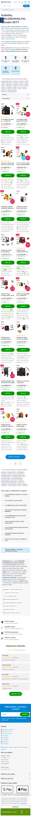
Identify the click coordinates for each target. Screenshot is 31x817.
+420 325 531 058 (7, 733)
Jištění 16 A (9, 84)
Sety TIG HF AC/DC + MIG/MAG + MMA (9, 481)
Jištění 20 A (4, 484)
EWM (19, 484)
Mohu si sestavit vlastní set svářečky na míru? (16, 539)
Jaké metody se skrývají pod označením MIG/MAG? (16, 510)
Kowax (26, 84)
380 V (3, 84)
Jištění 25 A (16, 84)
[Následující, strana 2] (15, 464)
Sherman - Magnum (12, 484)
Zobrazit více (15, 694)
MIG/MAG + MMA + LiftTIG (7, 81)
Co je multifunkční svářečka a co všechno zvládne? (16, 495)
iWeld (15, 87)
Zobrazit (8, 132)
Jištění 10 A (21, 481)
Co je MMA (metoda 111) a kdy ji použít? (16, 505)
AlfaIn (21, 84)
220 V (27, 81)
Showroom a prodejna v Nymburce (12, 612)
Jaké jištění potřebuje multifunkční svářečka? (14, 534)
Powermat (4, 90)
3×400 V (21, 81)
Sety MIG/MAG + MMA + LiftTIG (18, 475)
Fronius (24, 87)
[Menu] (29, 2)
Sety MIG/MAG (20, 472)
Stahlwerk (25, 484)
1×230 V (15, 81)
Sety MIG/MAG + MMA (6, 475)
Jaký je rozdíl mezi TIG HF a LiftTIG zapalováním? (14, 522)
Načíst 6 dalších (14, 457)
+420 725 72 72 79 (7, 731)
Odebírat (25, 714)
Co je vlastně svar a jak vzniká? (13, 500)
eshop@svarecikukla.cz (8, 729)
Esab (19, 87)
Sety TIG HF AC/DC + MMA (17, 478)
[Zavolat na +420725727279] (19, 2)
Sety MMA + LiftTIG (11, 472)
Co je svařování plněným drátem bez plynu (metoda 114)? (16, 528)
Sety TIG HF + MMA (5, 478)
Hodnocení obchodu (15, 646)
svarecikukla (5, 735)
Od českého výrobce (12, 90)
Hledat (26, 6)
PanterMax (9, 87)
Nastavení (15, 807)
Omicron (3, 87)
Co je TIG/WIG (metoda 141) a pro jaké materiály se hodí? (15, 516)
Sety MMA (4, 472)
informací (23, 803)
